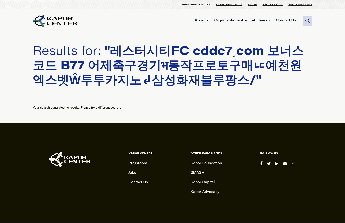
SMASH (252, 4)
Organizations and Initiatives (240, 19)
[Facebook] (261, 166)
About (200, 19)
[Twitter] (269, 166)
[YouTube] (285, 166)
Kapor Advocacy (300, 4)
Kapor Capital (273, 4)
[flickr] (294, 166)
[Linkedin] (277, 166)
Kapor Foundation (229, 4)
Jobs (132, 172)
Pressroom (137, 163)
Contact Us (286, 19)
